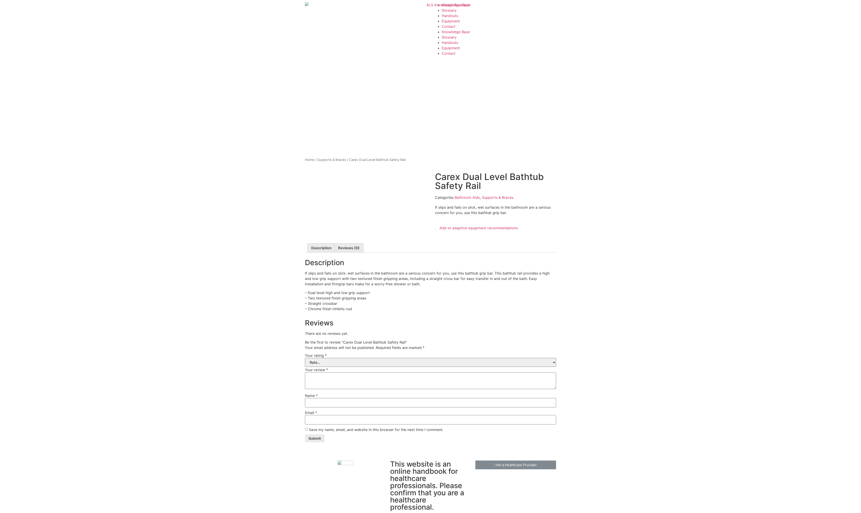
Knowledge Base (456, 5)
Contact (448, 26)
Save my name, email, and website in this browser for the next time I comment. (376, 429)
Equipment (451, 21)
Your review (316, 370)
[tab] (321, 248)
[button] (515, 465)
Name (311, 395)
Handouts (450, 15)
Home (309, 160)
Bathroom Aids (467, 197)
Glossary (449, 10)
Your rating (316, 355)
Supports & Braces (331, 160)
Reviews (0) (349, 248)
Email (311, 412)
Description (321, 248)
